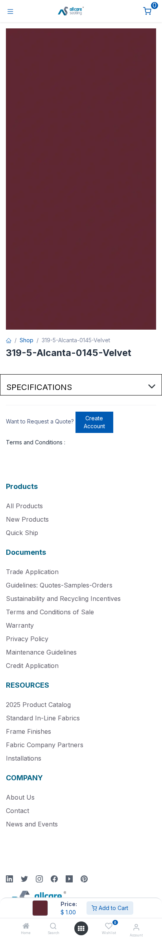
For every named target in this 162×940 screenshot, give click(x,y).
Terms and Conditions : (35, 442)
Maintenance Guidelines (41, 652)
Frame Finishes (28, 731)
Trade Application (32, 572)
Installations (23, 758)
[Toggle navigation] (10, 11)
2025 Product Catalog (38, 705)
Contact (17, 811)
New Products (27, 519)
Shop (26, 340)
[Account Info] (136, 927)
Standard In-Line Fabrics (43, 718)
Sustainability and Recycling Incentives (63, 598)
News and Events (32, 824)
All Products (24, 506)
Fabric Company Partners (44, 745)
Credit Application (32, 666)
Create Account (94, 422)
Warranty (20, 625)
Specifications (39, 387)
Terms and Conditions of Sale (50, 612)
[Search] (53, 926)
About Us (20, 797)
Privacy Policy (27, 639)
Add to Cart (112, 908)
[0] (147, 11)
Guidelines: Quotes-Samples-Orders (59, 585)
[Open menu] (81, 928)
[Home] (25, 926)
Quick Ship (22, 533)
